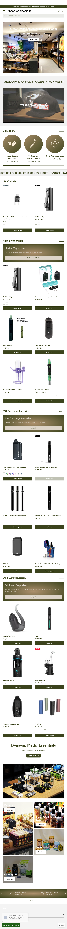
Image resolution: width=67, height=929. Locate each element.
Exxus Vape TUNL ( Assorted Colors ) (47, 467)
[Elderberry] (42, 731)
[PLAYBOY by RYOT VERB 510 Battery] (49, 546)
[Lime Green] (51, 396)
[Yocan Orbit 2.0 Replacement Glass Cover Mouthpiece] (17, 199)
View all (61, 131)
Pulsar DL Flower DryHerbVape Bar (46, 297)
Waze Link (42, 62)
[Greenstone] (39, 223)
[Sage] (36, 731)
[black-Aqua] (54, 396)
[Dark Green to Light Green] (7, 474)
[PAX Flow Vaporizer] (49, 199)
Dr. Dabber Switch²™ (10, 680)
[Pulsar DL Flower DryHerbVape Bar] (49, 279)
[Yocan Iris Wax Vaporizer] (17, 706)
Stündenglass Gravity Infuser (12, 389)
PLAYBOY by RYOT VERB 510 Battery (47, 564)
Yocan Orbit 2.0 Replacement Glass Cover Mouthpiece (16, 218)
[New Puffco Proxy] (17, 618)
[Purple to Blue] (10, 474)
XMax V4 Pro (7, 345)
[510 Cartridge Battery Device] (33, 144)
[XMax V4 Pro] (17, 327)
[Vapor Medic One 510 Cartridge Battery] (49, 498)
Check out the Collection (34, 258)
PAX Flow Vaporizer (41, 217)
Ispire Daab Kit (40, 680)
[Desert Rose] (13, 396)
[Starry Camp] (16, 474)
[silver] (10, 522)
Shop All (33, 428)
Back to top (33, 901)
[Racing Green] (36, 396)
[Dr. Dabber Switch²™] (17, 662)
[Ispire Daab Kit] (49, 662)
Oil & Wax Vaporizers (55, 156)
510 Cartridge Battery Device (33, 157)
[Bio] (48, 396)
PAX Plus (38, 724)
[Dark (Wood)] (42, 396)
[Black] (7, 396)
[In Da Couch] (19, 474)
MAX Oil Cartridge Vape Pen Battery (15, 515)
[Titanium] (45, 396)
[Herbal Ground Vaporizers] (12, 144)
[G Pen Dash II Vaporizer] (49, 327)
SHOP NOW (32, 755)
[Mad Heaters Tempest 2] (49, 371)
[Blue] (13, 522)
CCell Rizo (6, 564)
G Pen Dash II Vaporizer (43, 345)
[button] (63, 11)
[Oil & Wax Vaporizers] (55, 144)
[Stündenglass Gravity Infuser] (17, 371)
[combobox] (33, 16)
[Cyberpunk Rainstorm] (22, 474)
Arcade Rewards (32, 172)
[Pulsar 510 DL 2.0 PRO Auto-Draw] (17, 449)
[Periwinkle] (39, 731)
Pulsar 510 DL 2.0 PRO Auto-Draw (14, 467)
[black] (4, 522)
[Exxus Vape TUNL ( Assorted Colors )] (49, 449)
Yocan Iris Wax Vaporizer (11, 724)
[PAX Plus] (49, 706)
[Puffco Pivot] (49, 618)
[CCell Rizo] (17, 546)
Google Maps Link (27, 62)
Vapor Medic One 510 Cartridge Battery (48, 515)
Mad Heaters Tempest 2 (43, 389)
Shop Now (10, 810)
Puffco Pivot (39, 636)
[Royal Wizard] (13, 474)
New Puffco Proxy (9, 636)
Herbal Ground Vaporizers (12, 157)
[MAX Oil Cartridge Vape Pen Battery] (17, 498)
